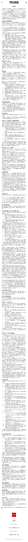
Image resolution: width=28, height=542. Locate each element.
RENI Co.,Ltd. (14, 539)
